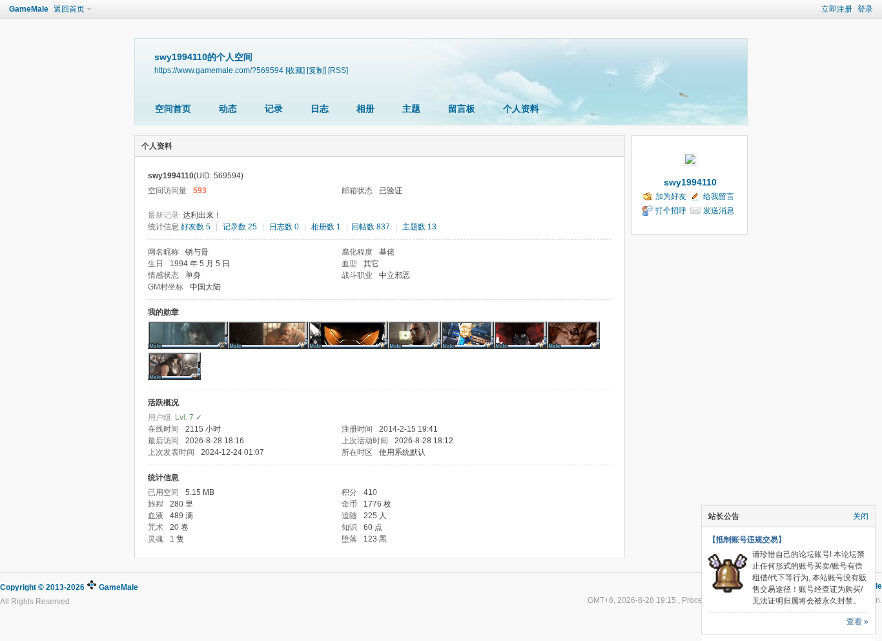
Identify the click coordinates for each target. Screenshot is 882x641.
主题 (411, 108)
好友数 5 (195, 226)
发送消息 (718, 210)
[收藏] (295, 70)
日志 (320, 108)
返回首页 (69, 9)
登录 (865, 9)
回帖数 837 (370, 226)
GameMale (28, 9)
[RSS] (338, 70)
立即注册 (836, 9)
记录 (274, 108)
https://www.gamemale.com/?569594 (218, 70)
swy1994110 (690, 182)
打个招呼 (670, 210)
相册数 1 (326, 226)
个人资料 (521, 108)
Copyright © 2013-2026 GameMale (69, 587)
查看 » (857, 621)
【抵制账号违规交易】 (747, 539)
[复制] (316, 70)
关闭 (860, 516)
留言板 (461, 108)
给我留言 (718, 196)
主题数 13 (419, 226)
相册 (365, 108)
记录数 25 (240, 226)
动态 (228, 108)
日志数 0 (284, 226)
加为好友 (670, 196)
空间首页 (173, 108)
